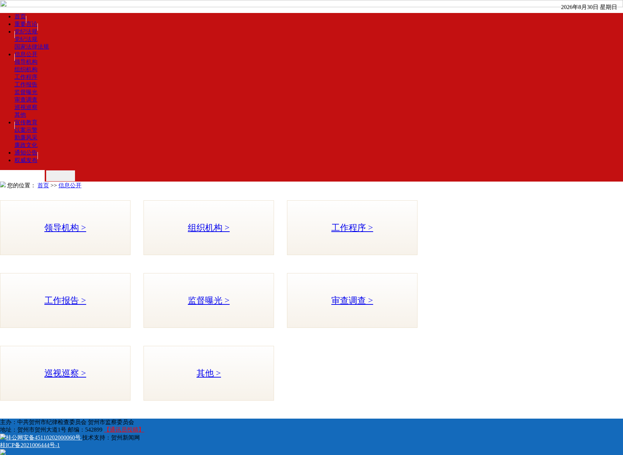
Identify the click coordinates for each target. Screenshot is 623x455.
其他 (20, 115)
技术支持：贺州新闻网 (111, 437)
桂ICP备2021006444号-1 (30, 445)
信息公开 (69, 185)
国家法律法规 (31, 47)
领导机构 (25, 62)
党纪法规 (25, 39)
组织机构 (25, 69)
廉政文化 (25, 145)
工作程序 (25, 77)
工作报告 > (65, 300)
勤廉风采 (25, 137)
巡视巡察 (25, 107)
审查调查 (25, 100)
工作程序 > (352, 227)
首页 (43, 185)
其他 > (208, 373)
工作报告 (25, 84)
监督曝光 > (209, 300)
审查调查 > (352, 300)
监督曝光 (25, 92)
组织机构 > (209, 227)
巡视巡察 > (65, 373)
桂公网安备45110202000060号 (44, 437)
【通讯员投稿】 (124, 430)
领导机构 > (65, 227)
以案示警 (25, 130)
